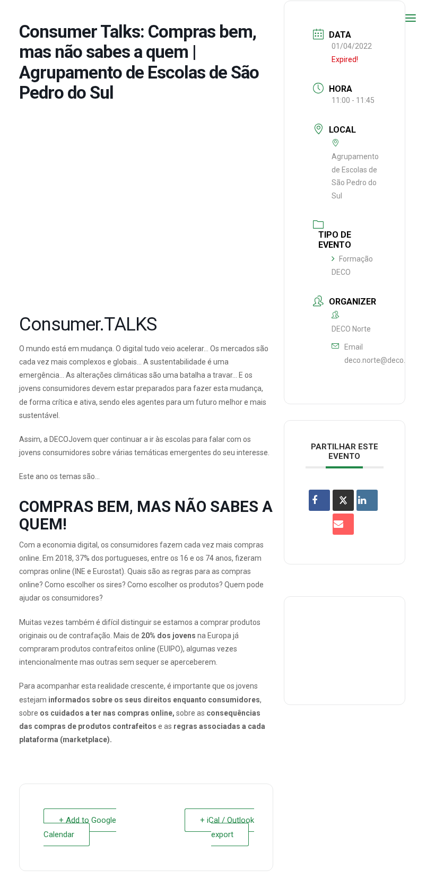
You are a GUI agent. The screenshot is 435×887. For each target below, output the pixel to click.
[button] (410, 18)
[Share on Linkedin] (367, 500)
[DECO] (31, 18)
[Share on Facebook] (319, 500)
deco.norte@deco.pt (378, 360)
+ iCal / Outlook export (227, 827)
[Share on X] (343, 500)
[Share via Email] (343, 524)
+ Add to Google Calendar (80, 827)
